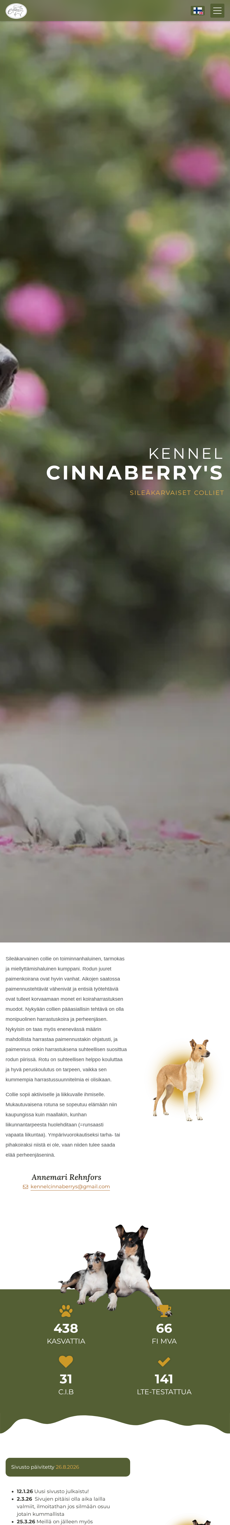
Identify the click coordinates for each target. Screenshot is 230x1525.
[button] (198, 10)
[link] (66, 1186)
